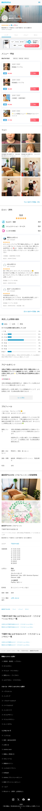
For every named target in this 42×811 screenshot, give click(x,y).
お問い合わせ (15, 598)
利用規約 (6, 773)
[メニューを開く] (39, 2)
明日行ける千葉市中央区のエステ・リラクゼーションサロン (17, 627)
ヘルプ (6, 787)
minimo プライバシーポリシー (13, 777)
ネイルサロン (8, 666)
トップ (3, 650)
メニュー (26, 35)
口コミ (36, 35)
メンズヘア (7, 696)
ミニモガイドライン (10, 768)
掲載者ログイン (8, 763)
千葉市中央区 (24, 650)
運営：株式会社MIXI (10, 740)
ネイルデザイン (8, 715)
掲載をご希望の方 (9, 754)
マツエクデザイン (9, 719)
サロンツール (8, 759)
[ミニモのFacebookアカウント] (23, 800)
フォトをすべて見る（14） (32, 202)
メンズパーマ (8, 710)
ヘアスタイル (8, 691)
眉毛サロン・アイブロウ (11, 675)
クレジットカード (16, 573)
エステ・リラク (11, 650)
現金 (12, 568)
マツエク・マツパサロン (11, 671)
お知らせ (6, 745)
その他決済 (14, 580)
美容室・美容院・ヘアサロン (12, 661)
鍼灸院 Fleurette (6, 609)
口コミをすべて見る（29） (32, 311)
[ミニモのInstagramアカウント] (13, 800)
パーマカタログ (8, 705)
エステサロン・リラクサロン (12, 680)
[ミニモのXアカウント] (18, 800)
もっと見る (21, 397)
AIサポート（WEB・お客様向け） (14, 791)
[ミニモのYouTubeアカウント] (29, 800)
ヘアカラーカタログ (10, 701)
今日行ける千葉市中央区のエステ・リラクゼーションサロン (17, 624)
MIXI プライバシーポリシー (12, 782)
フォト (16, 35)
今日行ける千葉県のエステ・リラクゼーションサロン (16, 642)
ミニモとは (7, 735)
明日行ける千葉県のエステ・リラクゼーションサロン (16, 645)
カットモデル (8, 724)
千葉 (18, 650)
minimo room (8, 749)
